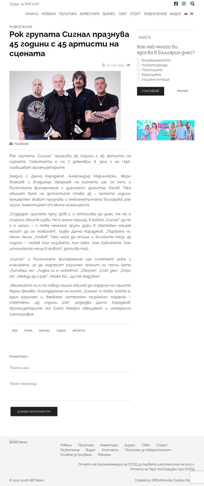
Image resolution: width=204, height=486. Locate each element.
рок (14, 330)
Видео (175, 14)
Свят (123, 14)
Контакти (110, 450)
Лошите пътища (155, 79)
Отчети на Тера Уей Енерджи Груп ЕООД (162, 469)
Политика (68, 14)
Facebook (21, 144)
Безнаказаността (156, 60)
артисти (79, 330)
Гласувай (150, 91)
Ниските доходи (155, 65)
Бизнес (109, 14)
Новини (49, 14)
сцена (61, 330)
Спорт (135, 14)
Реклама (104, 455)
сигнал (44, 330)
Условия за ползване (76, 455)
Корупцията (151, 75)
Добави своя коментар (34, 411)
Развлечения (155, 14)
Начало (31, 14)
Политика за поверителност (148, 450)
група (28, 330)
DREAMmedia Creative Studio (173, 480)
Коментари (90, 14)
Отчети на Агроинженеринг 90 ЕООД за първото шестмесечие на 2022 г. (136, 464)
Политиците (152, 70)
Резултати (182, 91)
